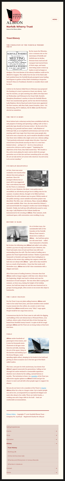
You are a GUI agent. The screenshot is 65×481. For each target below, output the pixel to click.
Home (9, 472)
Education (10, 439)
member (34, 376)
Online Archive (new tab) (16, 456)
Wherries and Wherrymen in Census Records (23, 460)
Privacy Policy (11, 414)
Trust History (12, 447)
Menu (55, 19)
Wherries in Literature (15, 464)
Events (9, 431)
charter (43, 388)
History (9, 443)
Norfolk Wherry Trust (20, 26)
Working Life (12, 452)
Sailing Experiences (13, 427)
